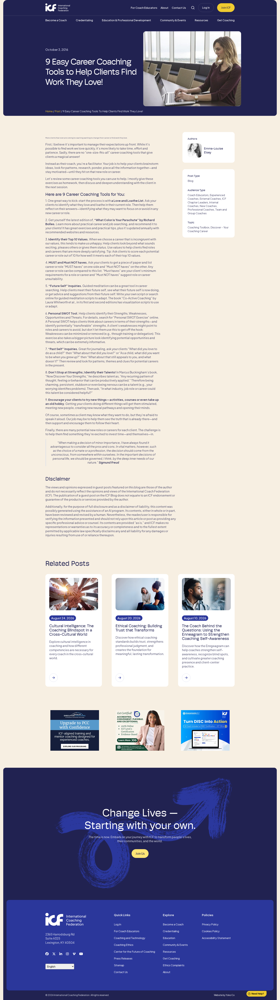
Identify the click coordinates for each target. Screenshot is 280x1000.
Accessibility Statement (216, 938)
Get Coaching (226, 20)
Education (169, 938)
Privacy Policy (210, 924)
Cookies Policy (211, 931)
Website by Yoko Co (224, 995)
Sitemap (119, 965)
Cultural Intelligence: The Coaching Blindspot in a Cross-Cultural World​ (71, 630)
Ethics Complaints (173, 965)
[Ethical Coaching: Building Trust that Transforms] (120, 677)
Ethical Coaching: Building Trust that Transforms (139, 628)
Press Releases (123, 958)
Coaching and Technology (129, 938)
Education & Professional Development (126, 20)
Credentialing (84, 20)
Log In (206, 7)
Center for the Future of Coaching (134, 951)
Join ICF (226, 7)
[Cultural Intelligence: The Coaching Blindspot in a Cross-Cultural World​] (53, 677)
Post (58, 111)
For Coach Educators (144, 7)
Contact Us (179, 7)
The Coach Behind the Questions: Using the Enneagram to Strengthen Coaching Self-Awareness (205, 632)
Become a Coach (56, 20)
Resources (201, 20)
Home (49, 111)
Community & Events (173, 20)
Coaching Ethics (123, 945)
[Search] (193, 8)
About (164, 7)
